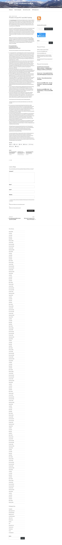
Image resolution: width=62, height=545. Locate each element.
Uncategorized (11, 532)
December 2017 (11, 418)
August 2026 (11, 231)
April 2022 (10, 324)
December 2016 (11, 440)
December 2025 (11, 244)
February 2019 (11, 393)
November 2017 (11, 420)
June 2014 (10, 495)
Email (10, 189)
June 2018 (10, 407)
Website (10, 194)
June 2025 (10, 255)
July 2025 (10, 253)
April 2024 (10, 280)
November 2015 (11, 464)
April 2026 (10, 238)
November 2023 (11, 289)
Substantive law (11, 525)
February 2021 (11, 349)
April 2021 (10, 346)
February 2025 (11, 262)
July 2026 (10, 233)
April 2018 (10, 411)
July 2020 (10, 362)
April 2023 (10, 302)
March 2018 (11, 413)
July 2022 (10, 318)
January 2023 (11, 307)
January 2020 (11, 373)
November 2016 (11, 442)
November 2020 (11, 355)
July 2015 (10, 471)
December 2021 (11, 331)
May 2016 (10, 453)
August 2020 (11, 360)
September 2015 (11, 467)
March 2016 (11, 456)
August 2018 (11, 404)
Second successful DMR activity (42, 51)
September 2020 (11, 358)
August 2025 (11, 251)
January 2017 (11, 438)
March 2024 (11, 282)
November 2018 (11, 398)
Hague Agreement (12, 510)
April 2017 (10, 433)
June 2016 (10, 451)
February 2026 (11, 240)
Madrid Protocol (11, 514)
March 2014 (11, 500)
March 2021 (11, 347)
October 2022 (11, 313)
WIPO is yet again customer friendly (42, 49)
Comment (11, 171)
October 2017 (11, 422)
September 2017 (11, 424)
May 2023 (10, 300)
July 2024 (10, 275)
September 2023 (11, 293)
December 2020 (11, 353)
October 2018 (11, 400)
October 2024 (11, 269)
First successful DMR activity (41, 53)
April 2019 (10, 389)
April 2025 (10, 258)
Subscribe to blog (48, 28)
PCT (11, 160)
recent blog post (13, 20)
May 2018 (10, 409)
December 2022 (11, 309)
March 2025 (11, 260)
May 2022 (10, 322)
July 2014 (10, 493)
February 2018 (11, 415)
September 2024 (11, 271)
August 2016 (11, 447)
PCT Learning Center (13, 45)
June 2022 (10, 320)
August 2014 (11, 491)
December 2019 (11, 375)
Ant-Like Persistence (21, 3)
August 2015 (11, 469)
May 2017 (10, 431)
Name (10, 184)
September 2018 (11, 402)
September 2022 (11, 315)
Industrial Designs (11, 512)
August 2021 (11, 338)
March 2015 (11, 478)
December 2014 (11, 484)
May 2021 (10, 344)
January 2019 (11, 395)
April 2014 (10, 498)
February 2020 (11, 371)
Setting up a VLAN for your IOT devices (44, 69)
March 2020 (11, 369)
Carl (16, 16)
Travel (10, 530)
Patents (10, 521)
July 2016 (10, 449)
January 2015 (11, 482)
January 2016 (11, 460)
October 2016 (11, 444)
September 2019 (11, 380)
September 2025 (11, 249)
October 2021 (11, 335)
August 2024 (11, 273)
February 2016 (11, 458)
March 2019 (11, 391)
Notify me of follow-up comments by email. (17, 204)
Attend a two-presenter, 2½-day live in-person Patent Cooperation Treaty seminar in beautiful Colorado (44, 56)
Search (38, 40)
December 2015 (11, 462)
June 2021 (10, 342)
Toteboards (11, 9)
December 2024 (11, 266)
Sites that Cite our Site (26, 9)
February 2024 (11, 284)
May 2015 (10, 475)
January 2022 (11, 329)
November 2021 (11, 333)
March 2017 (11, 435)
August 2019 (11, 382)
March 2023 (11, 304)
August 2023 (11, 295)
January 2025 (11, 264)
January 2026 (11, 242)
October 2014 (11, 487)
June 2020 (10, 364)
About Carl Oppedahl (17, 9)
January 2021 (11, 351)
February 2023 (11, 306)
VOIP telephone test (35, 9)
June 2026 (10, 235)
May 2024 (10, 278)
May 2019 (10, 387)
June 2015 (10, 473)
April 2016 (10, 455)
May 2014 (10, 496)
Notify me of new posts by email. (15, 207)
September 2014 (11, 489)
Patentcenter (11, 519)
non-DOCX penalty (12, 516)
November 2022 (11, 311)
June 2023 (10, 298)
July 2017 (10, 427)
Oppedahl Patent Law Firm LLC (14, 48)
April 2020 (10, 367)
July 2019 (10, 384)
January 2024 (11, 286)
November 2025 (11, 246)
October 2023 (11, 291)
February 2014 (11, 502)
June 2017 (10, 429)
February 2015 (11, 480)
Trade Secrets (11, 527)
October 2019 (11, 378)
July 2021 (10, 340)
